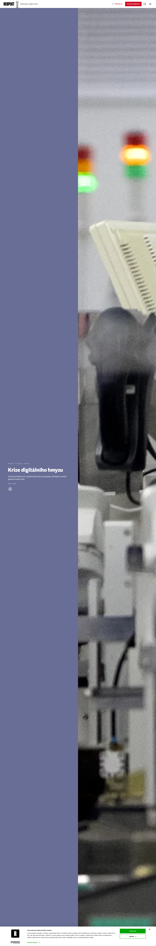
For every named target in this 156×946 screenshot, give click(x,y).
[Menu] (150, 4)
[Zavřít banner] (149, 929)
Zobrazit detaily (32, 942)
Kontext (10, 464)
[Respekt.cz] (9, 4)
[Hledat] (145, 4)
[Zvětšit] (117, 477)
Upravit (131, 936)
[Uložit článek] (10, 489)
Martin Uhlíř (12, 484)
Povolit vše (132, 931)
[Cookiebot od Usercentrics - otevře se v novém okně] (15, 942)
